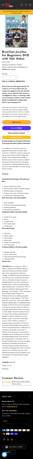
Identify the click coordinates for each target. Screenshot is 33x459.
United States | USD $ (16, 447)
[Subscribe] (29, 420)
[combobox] (22, 6)
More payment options (16, 133)
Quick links (6, 396)
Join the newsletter (9, 410)
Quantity (4, 74)
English (8, 452)
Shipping (5, 65)
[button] (3, 5)
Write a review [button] (16, 384)
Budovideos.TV (8, 401)
